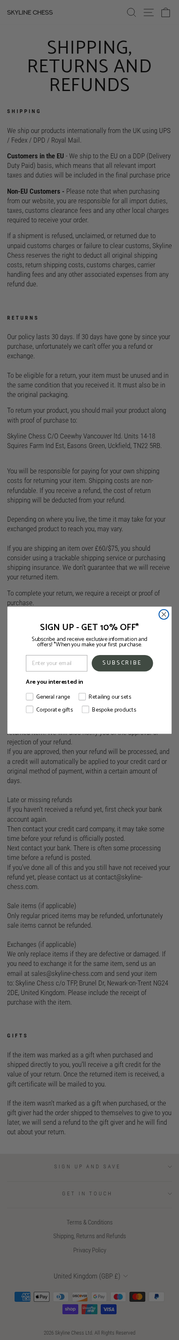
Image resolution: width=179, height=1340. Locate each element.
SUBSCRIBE (122, 663)
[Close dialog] (164, 614)
